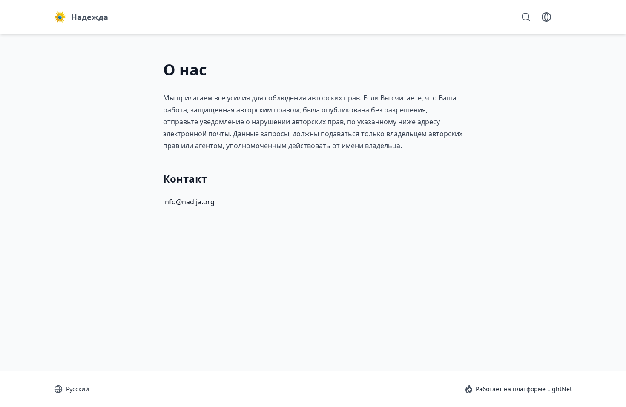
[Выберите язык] (546, 17)
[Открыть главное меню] (567, 17)
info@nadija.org (189, 201)
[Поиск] (526, 17)
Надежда (89, 17)
